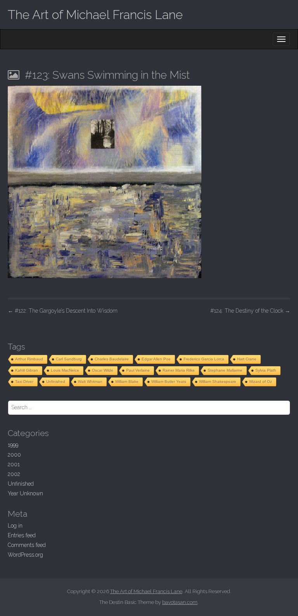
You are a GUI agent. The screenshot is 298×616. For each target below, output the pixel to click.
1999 (13, 445)
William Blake (127, 381)
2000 (14, 455)
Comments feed (27, 545)
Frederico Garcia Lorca (204, 359)
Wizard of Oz (260, 381)
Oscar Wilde (102, 370)
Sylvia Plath (265, 370)
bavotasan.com (180, 602)
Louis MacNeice (65, 370)
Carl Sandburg (69, 359)
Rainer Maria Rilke (179, 370)
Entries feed (22, 535)
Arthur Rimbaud (29, 359)
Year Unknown (25, 493)
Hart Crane (246, 359)
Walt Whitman (90, 381)
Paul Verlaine (138, 370)
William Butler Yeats (168, 381)
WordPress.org (25, 555)
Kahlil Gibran (26, 370)
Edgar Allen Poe (156, 359)
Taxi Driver (24, 381)
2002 (14, 474)
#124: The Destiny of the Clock (250, 311)
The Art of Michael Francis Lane (95, 14)
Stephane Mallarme (225, 370)
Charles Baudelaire (112, 359)
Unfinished (55, 381)
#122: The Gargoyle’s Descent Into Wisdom (63, 311)
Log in (15, 526)
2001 (14, 464)
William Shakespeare (217, 381)
